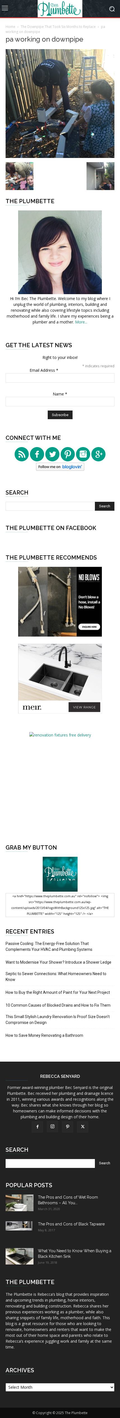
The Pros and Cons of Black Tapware (71, 1224)
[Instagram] (52, 1126)
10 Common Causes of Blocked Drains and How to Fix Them (58, 1005)
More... (81, 322)
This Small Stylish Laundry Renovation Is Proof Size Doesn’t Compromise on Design (58, 1019)
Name (60, 394)
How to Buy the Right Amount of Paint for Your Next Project (58, 992)
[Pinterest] (67, 1127)
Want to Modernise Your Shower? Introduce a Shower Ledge (58, 962)
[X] (82, 1127)
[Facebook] (37, 1127)
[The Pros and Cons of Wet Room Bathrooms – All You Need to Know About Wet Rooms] (19, 1202)
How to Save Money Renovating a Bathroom (44, 1035)
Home (10, 26)
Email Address (44, 370)
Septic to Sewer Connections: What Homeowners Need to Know (56, 976)
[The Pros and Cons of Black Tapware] (19, 1225)
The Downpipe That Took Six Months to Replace (58, 26)
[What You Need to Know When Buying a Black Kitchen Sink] (19, 1256)
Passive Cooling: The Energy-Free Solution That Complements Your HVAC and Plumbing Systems (49, 946)
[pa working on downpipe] (60, 156)
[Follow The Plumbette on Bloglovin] (60, 469)
